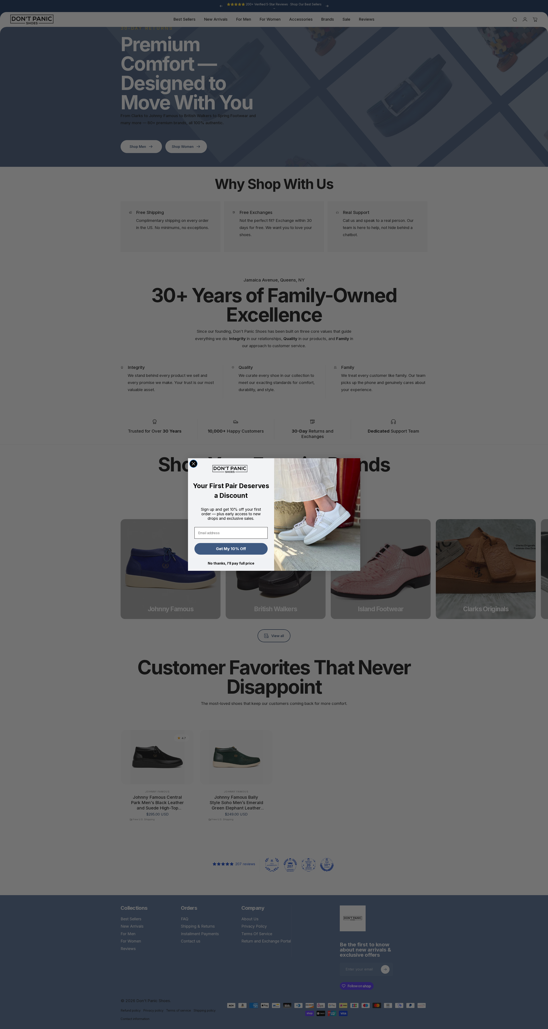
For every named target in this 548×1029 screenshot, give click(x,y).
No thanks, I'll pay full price (231, 563)
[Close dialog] (193, 463)
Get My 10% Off (231, 548)
